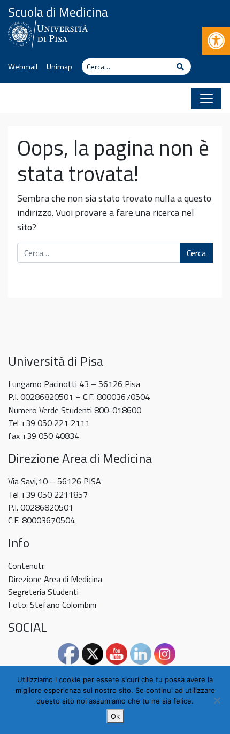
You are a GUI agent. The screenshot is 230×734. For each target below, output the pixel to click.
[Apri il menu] (206, 98)
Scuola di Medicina (58, 11)
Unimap (59, 67)
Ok (115, 716)
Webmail (22, 67)
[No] (216, 700)
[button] (216, 41)
